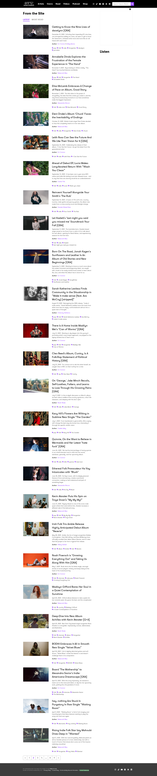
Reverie (78, 549)
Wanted (79, 751)
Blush (72, 490)
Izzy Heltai (71, 751)
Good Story (82, 107)
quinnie (71, 462)
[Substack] (106, 4)
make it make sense (60, 319)
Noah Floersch (80, 578)
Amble (67, 549)
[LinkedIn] (109, 4)
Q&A (65, 462)
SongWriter (73, 280)
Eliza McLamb (71, 107)
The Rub (76, 211)
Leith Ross (67, 156)
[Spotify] (103, 4)
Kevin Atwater (58, 517)
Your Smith (67, 211)
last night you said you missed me (65, 245)
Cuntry (74, 374)
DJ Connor (61, 44)
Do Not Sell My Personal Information (69, 770)
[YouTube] (100, 4)
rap (59, 374)
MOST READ (37, 19)
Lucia (65, 186)
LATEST (26, 19)
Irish (72, 549)
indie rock (61, 107)
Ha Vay (66, 490)
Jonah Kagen (62, 280)
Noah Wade (61, 403)
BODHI (70, 663)
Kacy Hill (66, 432)
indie (64, 48)
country (61, 607)
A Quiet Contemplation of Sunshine (65, 609)
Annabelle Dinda (59, 79)
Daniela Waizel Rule (64, 207)
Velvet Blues (78, 663)
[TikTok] (96, 4)
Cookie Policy (55, 770)
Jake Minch (67, 407)
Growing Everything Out (62, 580)
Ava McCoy (85, 317)
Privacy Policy (47, 770)
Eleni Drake (77, 131)
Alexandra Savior (77, 692)
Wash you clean (75, 186)
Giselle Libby (62, 428)
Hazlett (66, 243)
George (76, 407)
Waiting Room (83, 724)
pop (55, 48)
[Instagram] (93, 4)
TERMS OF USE (53, 769)
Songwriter (72, 48)
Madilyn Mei (77, 345)
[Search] (132, 4)
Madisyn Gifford (71, 607)
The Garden (75, 432)
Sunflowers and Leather (61, 282)
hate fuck (79, 462)
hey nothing (72, 724)
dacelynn (81, 48)
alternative (61, 724)
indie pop (70, 578)
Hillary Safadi (62, 544)
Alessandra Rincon (64, 103)
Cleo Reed (66, 374)
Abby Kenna (71, 44)
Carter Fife (61, 181)
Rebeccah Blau (62, 73)
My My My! (67, 515)
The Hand (76, 77)
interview (61, 578)
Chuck (85, 131)
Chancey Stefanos (64, 313)
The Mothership (59, 694)
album (60, 549)
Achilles (67, 637)
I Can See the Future (80, 156)
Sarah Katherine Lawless (71, 317)
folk (60, 48)
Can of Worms (58, 347)
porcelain (57, 50)
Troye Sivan (69, 517)
